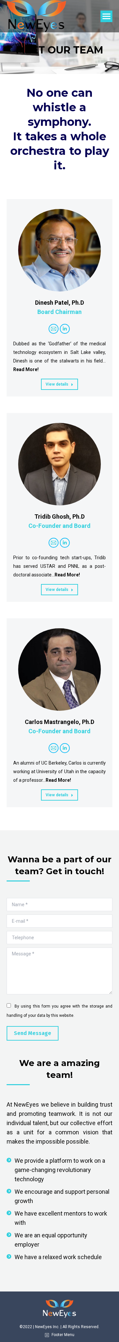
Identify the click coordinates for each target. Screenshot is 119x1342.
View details (57, 384)
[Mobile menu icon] (106, 16)
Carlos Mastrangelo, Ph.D (59, 721)
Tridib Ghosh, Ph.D (59, 516)
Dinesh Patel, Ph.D (59, 302)
